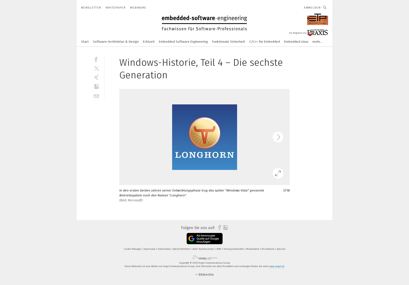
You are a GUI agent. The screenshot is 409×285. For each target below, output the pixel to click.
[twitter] (96, 68)
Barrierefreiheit (182, 249)
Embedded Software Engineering (183, 42)
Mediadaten (253, 249)
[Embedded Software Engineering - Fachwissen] (85, 41)
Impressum (150, 249)
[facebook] (96, 59)
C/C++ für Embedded (264, 42)
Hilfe (219, 249)
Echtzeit (149, 42)
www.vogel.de (277, 266)
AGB (194, 249)
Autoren (281, 249)
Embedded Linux (296, 42)
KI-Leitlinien (268, 249)
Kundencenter (207, 249)
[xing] (96, 77)
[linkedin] (96, 86)
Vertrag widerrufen (234, 249)
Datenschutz (165, 249)
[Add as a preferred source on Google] (205, 238)
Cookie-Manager (133, 249)
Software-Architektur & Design (116, 42)
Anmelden (312, 7)
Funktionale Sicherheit (228, 42)
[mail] (96, 95)
